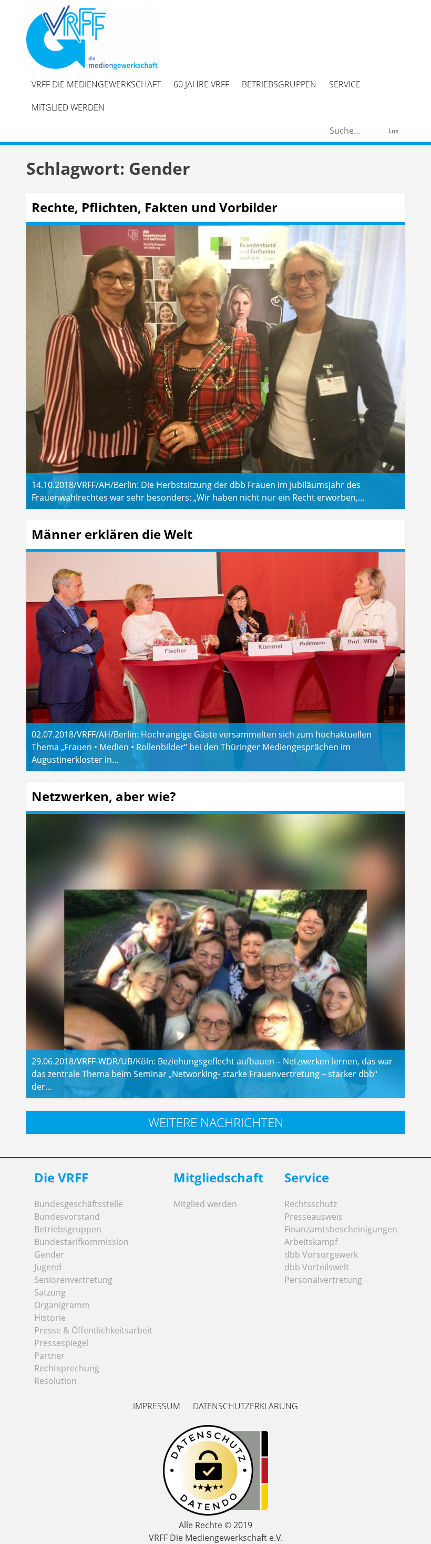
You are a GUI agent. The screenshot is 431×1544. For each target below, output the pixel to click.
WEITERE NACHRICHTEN (215, 1122)
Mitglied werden (68, 107)
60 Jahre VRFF (201, 84)
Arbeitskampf (310, 1242)
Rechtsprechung (66, 1368)
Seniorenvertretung (73, 1280)
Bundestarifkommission (81, 1242)
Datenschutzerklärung (245, 1406)
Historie (50, 1317)
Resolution (55, 1381)
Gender (49, 1254)
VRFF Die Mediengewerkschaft (96, 84)
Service (345, 84)
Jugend (47, 1267)
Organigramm (62, 1305)
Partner (49, 1355)
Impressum (156, 1406)
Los (393, 130)
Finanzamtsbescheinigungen (340, 1229)
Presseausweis (313, 1216)
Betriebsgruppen (279, 84)
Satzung (50, 1292)
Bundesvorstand (67, 1216)
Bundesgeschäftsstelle (78, 1204)
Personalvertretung (323, 1280)
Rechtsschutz (310, 1204)
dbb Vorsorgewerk (321, 1254)
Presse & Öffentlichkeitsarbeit (93, 1330)
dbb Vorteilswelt (316, 1267)
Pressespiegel (61, 1343)
